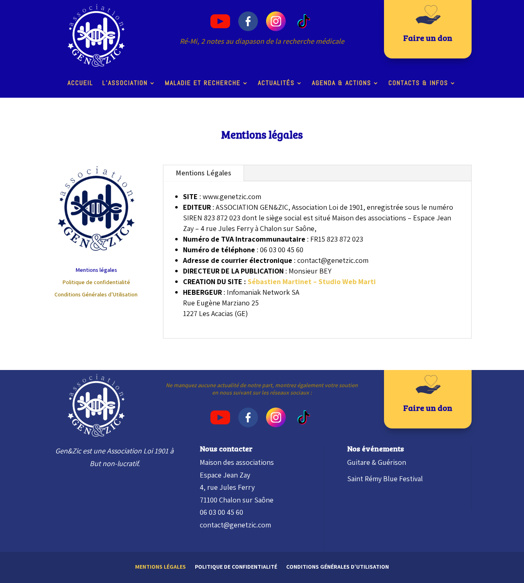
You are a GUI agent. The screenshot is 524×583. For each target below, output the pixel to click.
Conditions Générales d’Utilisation (96, 295)
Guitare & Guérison (376, 462)
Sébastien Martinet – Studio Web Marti (312, 281)
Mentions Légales (203, 172)
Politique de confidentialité (96, 282)
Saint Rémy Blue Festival (385, 478)
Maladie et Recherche (203, 83)
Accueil (80, 83)
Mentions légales (96, 270)
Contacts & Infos (418, 83)
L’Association (125, 83)
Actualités (276, 83)
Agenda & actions (341, 83)
